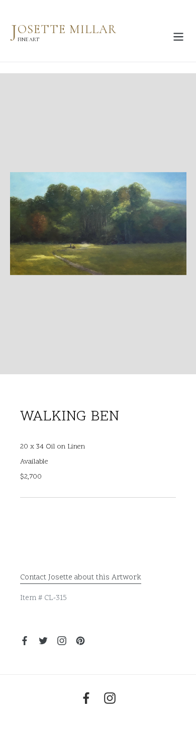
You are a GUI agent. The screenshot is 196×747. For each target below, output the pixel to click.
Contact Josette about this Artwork (80, 577)
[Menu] (178, 35)
